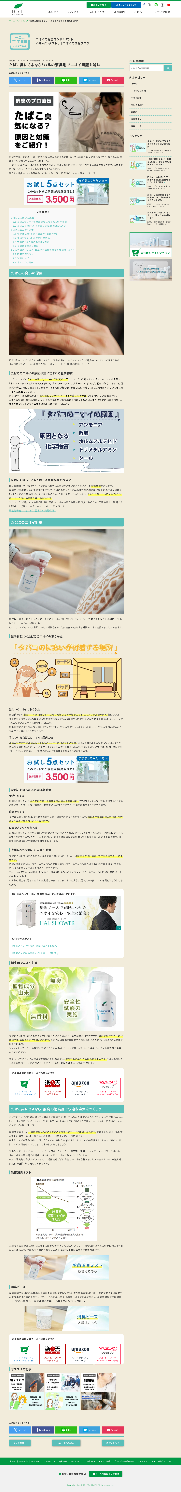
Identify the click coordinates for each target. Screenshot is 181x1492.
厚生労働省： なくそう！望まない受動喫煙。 (32, 510)
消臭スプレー (137, 119)
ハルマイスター (138, 104)
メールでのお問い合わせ (107, 1473)
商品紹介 (73, 12)
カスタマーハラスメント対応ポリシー (154, 1461)
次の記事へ (111, 1442)
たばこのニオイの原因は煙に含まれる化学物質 (40, 221)
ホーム (12, 20)
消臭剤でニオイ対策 (26, 246)
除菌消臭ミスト (23, 254)
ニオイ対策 (136, 97)
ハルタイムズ (96, 12)
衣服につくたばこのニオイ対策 (31, 242)
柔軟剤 (134, 111)
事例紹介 (53, 12)
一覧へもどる (67, 1442)
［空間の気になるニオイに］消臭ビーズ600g (35, 953)
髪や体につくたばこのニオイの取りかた (35, 233)
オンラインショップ (127, 4)
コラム (134, 83)
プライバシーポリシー (124, 1461)
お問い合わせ (99, 4)
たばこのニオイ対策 (22, 229)
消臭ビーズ (21, 258)
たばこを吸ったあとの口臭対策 (31, 238)
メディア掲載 (162, 12)
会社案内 (119, 12)
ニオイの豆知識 (138, 90)
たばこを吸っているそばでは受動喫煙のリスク (39, 225)
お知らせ (139, 12)
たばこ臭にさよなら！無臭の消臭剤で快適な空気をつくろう (43, 250)
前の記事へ (21, 1442)
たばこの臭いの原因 (22, 217)
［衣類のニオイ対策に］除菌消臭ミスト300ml (35, 946)
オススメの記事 (23, 262)
